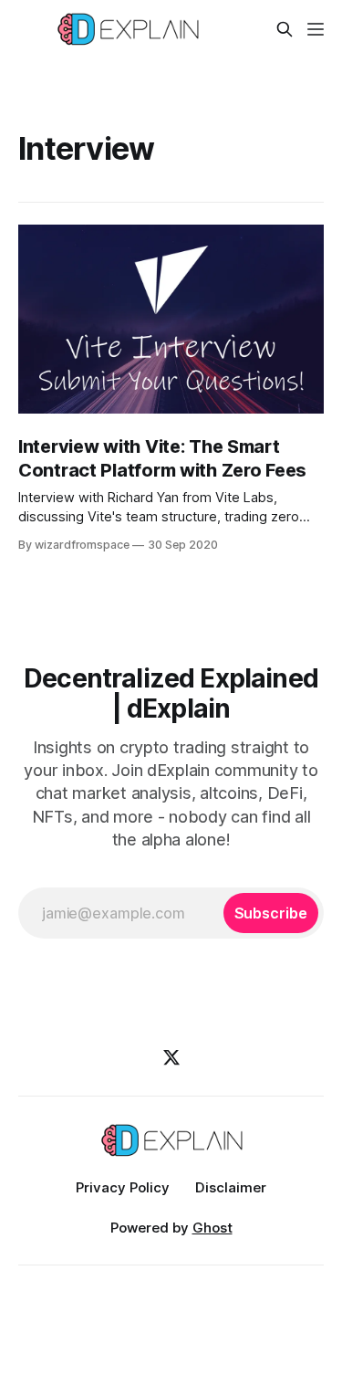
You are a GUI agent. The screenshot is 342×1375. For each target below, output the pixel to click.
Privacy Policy (123, 1187)
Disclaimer (230, 1187)
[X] (171, 1057)
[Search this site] (284, 29)
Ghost (212, 1227)
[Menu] (315, 29)
